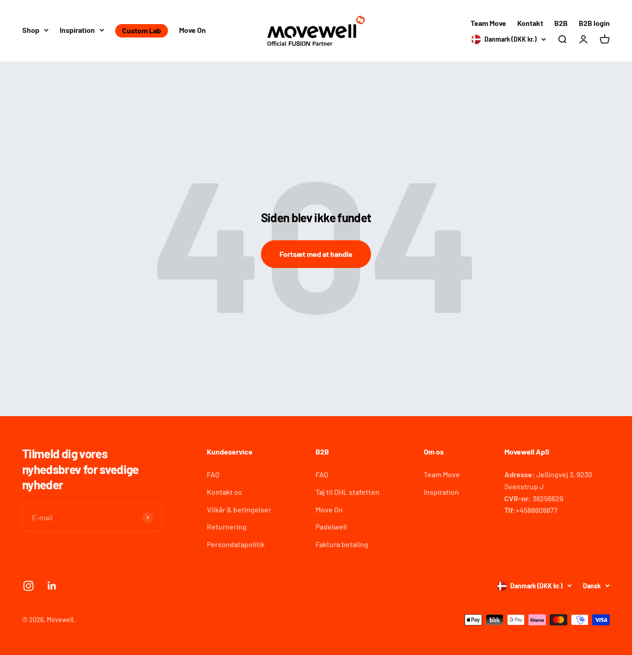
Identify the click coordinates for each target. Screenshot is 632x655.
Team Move (488, 23)
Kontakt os (224, 491)
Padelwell (331, 526)
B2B (561, 23)
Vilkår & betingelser (239, 509)
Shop (30, 29)
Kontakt (530, 23)
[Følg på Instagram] (28, 586)
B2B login (594, 23)
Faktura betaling (342, 544)
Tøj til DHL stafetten (347, 491)
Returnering (227, 526)
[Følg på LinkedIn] (52, 586)
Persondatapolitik (236, 544)
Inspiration (77, 29)
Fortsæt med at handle (316, 254)
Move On (192, 29)
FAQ (213, 474)
